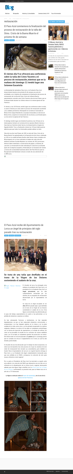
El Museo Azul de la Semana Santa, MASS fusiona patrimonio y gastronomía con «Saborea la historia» (58, 46)
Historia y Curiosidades (28, 14)
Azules (6, 40)
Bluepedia (15, 14)
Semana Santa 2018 (43, 13)
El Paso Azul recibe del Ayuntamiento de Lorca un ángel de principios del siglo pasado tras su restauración (23, 229)
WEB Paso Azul (50, 471)
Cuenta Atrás (65, 471)
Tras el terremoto (55, 14)
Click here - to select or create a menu (14, 1)
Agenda (58, 471)
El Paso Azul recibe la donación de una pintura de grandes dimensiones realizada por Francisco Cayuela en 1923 (61, 68)
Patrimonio (17, 235)
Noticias (7, 14)
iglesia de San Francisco (25, 377)
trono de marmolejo (29, 375)
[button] (67, 13)
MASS (6, 235)
